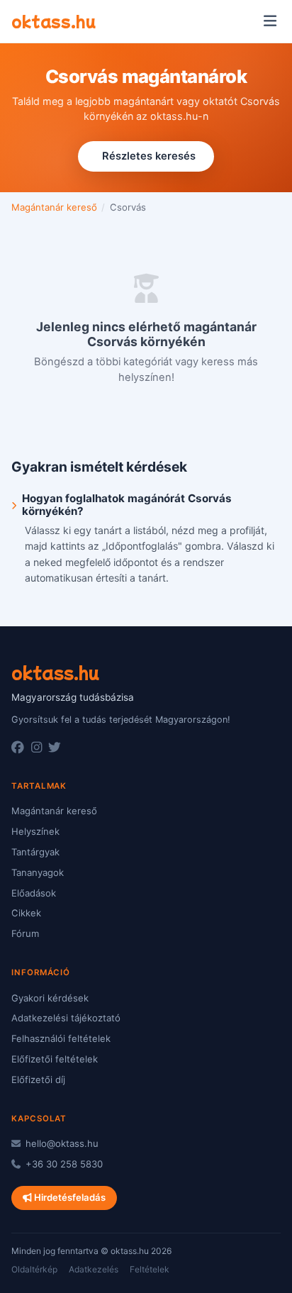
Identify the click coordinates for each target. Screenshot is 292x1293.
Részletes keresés (149, 156)
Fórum (25, 933)
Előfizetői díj (38, 1079)
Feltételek (149, 1269)
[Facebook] (17, 747)
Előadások (33, 893)
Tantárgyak (35, 852)
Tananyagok (37, 872)
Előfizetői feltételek (54, 1059)
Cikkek (26, 913)
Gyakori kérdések (50, 998)
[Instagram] (36, 747)
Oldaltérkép (34, 1269)
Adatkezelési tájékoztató (65, 1017)
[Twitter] (54, 747)
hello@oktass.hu (61, 1143)
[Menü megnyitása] (270, 21)
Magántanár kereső (54, 207)
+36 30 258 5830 (63, 1164)
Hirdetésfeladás (69, 1197)
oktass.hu (53, 20)
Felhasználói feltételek (61, 1038)
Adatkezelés (93, 1269)
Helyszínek (35, 831)
